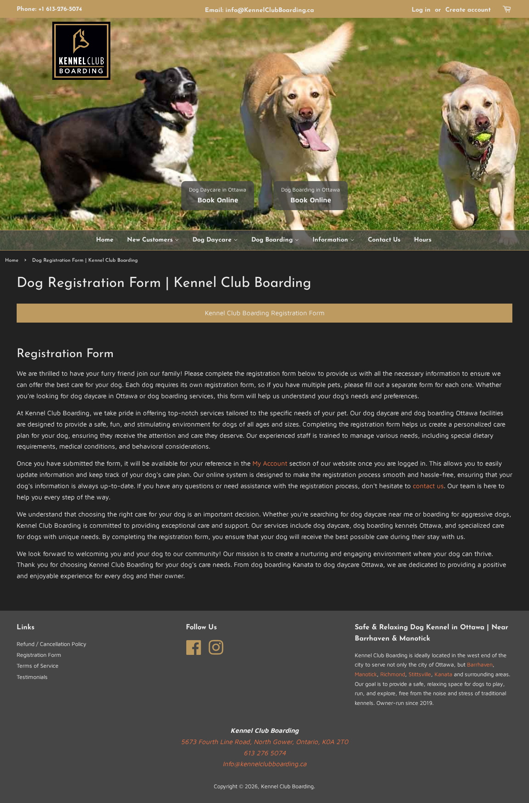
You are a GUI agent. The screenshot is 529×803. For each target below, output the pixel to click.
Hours (422, 240)
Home (104, 240)
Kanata (443, 674)
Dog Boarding (273, 240)
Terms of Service (37, 665)
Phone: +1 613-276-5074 (49, 9)
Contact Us (384, 240)
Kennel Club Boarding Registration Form (265, 313)
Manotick (366, 674)
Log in (421, 10)
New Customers (151, 240)
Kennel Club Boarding (287, 786)
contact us (428, 486)
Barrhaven (480, 664)
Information (331, 240)
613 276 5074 (265, 753)
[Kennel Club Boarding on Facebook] (194, 646)
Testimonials (32, 676)
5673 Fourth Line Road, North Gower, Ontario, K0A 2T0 (264, 742)
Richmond (392, 674)
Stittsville (420, 674)
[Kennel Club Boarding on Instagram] (216, 646)
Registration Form (39, 654)
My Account (269, 463)
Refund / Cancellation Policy (51, 644)
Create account (468, 10)
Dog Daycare (213, 240)
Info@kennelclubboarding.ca (264, 764)
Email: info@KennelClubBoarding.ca (259, 10)
